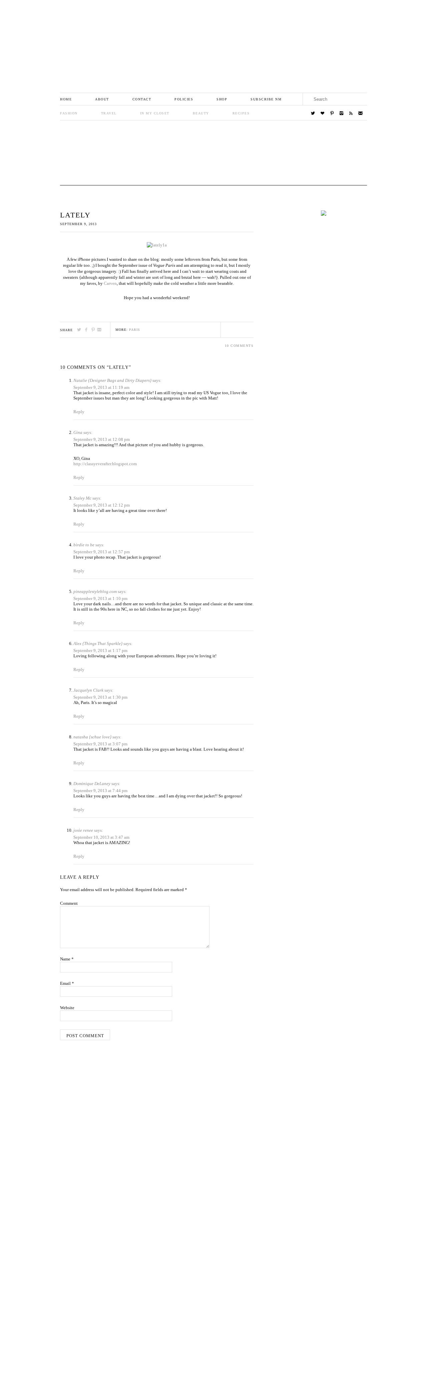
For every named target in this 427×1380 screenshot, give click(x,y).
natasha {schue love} (92, 736)
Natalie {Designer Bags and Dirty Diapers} (112, 380)
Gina (77, 432)
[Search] (360, 99)
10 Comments (239, 346)
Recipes (241, 113)
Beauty (201, 113)
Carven (110, 283)
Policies (183, 99)
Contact (141, 99)
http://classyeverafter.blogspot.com (105, 463)
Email (67, 983)
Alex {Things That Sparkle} (97, 643)
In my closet (154, 113)
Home (66, 99)
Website (67, 1007)
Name (67, 958)
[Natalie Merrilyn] (213, 42)
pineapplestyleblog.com (95, 591)
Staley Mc (82, 498)
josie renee (83, 830)
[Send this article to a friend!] (99, 329)
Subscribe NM (266, 99)
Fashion (69, 113)
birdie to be (83, 544)
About (102, 99)
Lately (75, 215)
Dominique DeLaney (91, 783)
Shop (222, 99)
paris (134, 329)
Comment (69, 903)
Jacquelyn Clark (88, 690)
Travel (109, 113)
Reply (78, 411)
